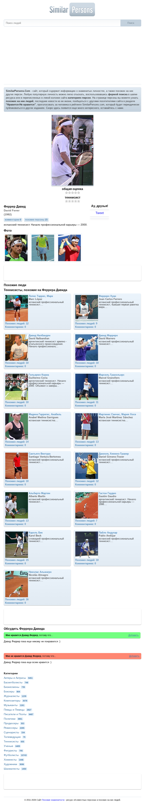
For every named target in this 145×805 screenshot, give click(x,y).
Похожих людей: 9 (86, 323)
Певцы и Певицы (17, 709)
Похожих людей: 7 (86, 520)
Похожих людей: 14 (17, 442)
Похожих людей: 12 (17, 323)
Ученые (12, 745)
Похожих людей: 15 (17, 560)
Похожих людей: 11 (86, 402)
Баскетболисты (16, 682)
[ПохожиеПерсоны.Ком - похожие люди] (72, 9)
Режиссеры (14, 727)
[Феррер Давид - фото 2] (43, 261)
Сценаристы (14, 732)
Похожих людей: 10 (17, 363)
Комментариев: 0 (15, 327)
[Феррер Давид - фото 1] (17, 261)
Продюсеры (14, 723)
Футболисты (15, 755)
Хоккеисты (13, 759)
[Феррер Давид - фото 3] (70, 261)
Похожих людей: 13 (87, 442)
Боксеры (12, 691)
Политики (13, 718)
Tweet (100, 213)
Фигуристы (13, 750)
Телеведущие (14, 736)
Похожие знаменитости (53, 800)
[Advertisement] (72, 55)
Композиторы (15, 700)
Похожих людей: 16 (17, 599)
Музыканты (14, 705)
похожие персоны (36, 219)
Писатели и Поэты (18, 714)
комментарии (13, 219)
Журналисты (15, 696)
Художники (14, 764)
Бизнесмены (14, 686)
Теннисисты (14, 741)
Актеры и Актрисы (18, 677)
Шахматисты (15, 768)
